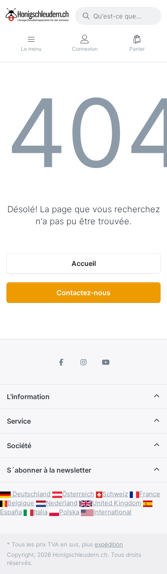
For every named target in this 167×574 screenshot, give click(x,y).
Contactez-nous (83, 292)
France (149, 494)
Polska (69, 512)
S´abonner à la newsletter (49, 470)
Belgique (20, 503)
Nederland (62, 503)
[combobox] (118, 16)
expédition (109, 544)
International (112, 512)
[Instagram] (83, 362)
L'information (28, 396)
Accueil (84, 263)
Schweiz (115, 494)
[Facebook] (61, 362)
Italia (40, 512)
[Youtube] (105, 362)
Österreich (78, 494)
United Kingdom (116, 503)
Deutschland (31, 494)
